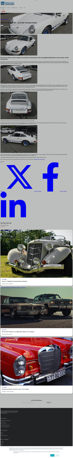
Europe (7, 19)
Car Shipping (2, 19)
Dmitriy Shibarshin (8, 26)
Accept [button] (52, 455)
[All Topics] (9, 19)
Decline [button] (57, 455)
